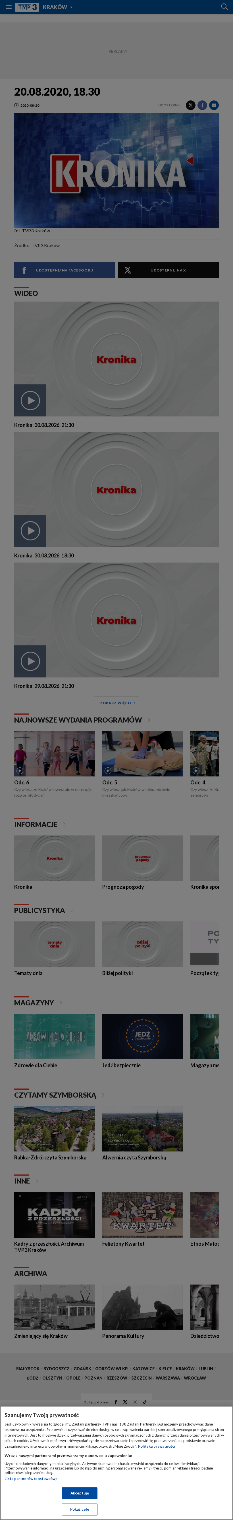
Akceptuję (79, 1493)
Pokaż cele (79, 1509)
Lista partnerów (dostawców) (31, 1478)
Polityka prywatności (156, 1446)
